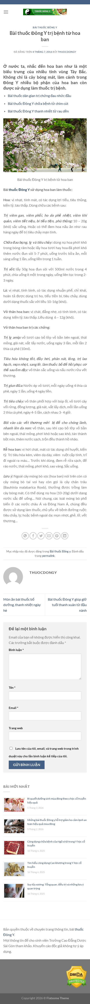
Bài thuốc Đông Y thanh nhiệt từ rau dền (38, 111)
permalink (48, 555)
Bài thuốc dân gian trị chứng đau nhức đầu (39, 95)
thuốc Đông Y (19, 189)
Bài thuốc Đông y (45, 27)
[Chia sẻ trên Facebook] (33, 535)
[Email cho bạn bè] (49, 535)
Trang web (16, 728)
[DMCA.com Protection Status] (76, 977)
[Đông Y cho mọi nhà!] (45, 12)
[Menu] (6, 12)
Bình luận (16, 650)
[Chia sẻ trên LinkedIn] (64, 535)
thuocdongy (67, 51)
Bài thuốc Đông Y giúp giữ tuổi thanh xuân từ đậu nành (67, 604)
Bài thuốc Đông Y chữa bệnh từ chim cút (38, 103)
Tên (12, 687)
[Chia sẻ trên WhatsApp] (25, 535)
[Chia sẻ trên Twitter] (41, 535)
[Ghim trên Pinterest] (57, 535)
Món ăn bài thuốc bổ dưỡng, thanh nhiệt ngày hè (22, 604)
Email (13, 708)
